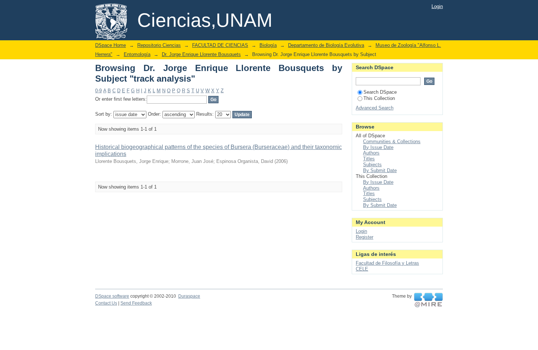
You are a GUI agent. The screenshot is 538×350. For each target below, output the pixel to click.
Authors (371, 153)
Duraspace (189, 296)
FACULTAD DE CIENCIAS (220, 45)
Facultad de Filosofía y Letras (387, 263)
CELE (362, 269)
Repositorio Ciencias (159, 45)
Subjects (372, 164)
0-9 (98, 90)
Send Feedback (136, 303)
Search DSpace (380, 92)
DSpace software (112, 296)
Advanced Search (374, 108)
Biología (268, 45)
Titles (369, 158)
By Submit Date (380, 170)
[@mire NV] (428, 300)
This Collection (379, 98)
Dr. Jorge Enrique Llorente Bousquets (201, 54)
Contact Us (106, 303)
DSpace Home (110, 45)
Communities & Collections (392, 141)
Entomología (137, 54)
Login (437, 6)
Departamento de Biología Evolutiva (326, 45)
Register (364, 237)
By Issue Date (378, 147)
